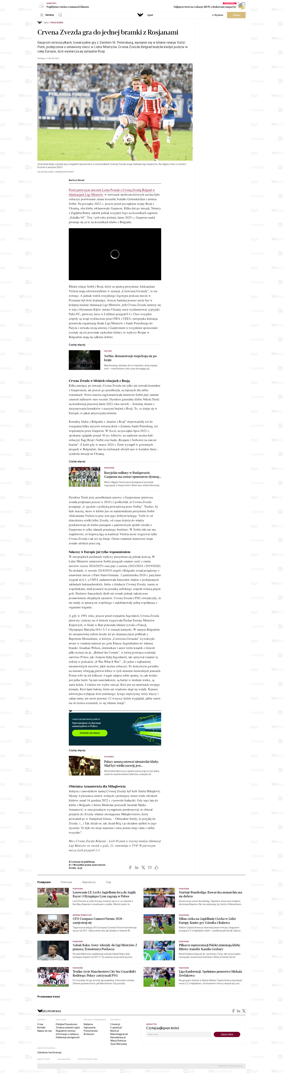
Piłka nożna (56, 22)
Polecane (66, 882)
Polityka (108, 351)
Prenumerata (91, 1031)
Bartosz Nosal (76, 180)
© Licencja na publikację (82, 861)
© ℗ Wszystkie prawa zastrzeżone (87, 865)
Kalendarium (64, 1059)
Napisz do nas (44, 1031)
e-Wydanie (217, 15)
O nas (40, 1024)
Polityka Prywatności (66, 1024)
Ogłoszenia (89, 1027)
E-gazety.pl (116, 1027)
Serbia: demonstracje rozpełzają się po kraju (130, 358)
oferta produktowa (88, 1059)
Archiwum (89, 1034)
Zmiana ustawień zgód (68, 1027)
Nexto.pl (114, 1031)
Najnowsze (89, 882)
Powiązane (44, 882)
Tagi (108, 882)
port (150, 15)
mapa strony (43, 1059)
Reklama (88, 1024)
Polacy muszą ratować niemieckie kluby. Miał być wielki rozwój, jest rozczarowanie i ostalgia (131, 764)
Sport (46, 22)
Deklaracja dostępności (68, 1037)
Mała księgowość (119, 1034)
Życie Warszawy (118, 1044)
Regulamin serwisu (65, 1031)
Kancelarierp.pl (118, 1037)
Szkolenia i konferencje (49, 1052)
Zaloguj (236, 15)
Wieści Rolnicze (118, 1040)
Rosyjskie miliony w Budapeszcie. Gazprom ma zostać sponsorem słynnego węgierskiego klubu (132, 475)
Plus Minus (109, 757)
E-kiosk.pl (115, 1024)
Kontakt (41, 1027)
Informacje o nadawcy (67, 1034)
